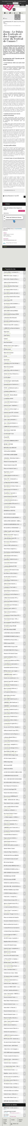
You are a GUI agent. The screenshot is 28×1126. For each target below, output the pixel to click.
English (22, 6)
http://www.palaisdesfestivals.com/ (10, 240)
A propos (13, 1119)
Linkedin (22, 13)
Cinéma (5, 23)
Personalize (15, 3)
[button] (14, 221)
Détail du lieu (6, 213)
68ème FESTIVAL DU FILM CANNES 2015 (12, 25)
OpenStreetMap (18, 228)
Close (20, 3)
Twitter (12, 13)
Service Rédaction (9, 196)
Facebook (7, 13)
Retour (5, 18)
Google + (17, 13)
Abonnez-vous (15, 1123)
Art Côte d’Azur (5, 1121)
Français (22, 5)
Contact (5, 1123)
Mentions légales (20, 1120)
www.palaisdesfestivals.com (9, 190)
